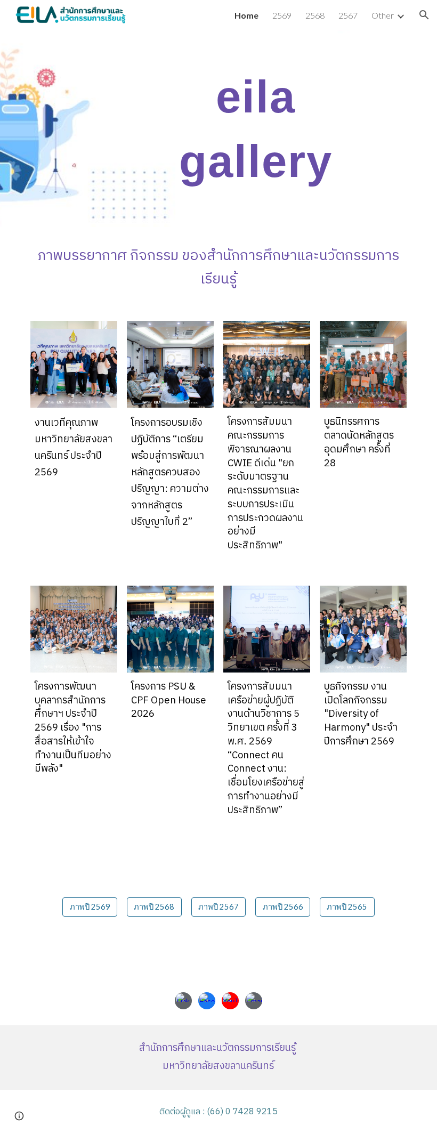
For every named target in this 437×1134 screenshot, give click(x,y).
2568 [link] (315, 15)
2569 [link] (282, 15)
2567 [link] (348, 15)
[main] (251, 128)
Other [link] (382, 15)
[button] (424, 15)
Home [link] (246, 15)
